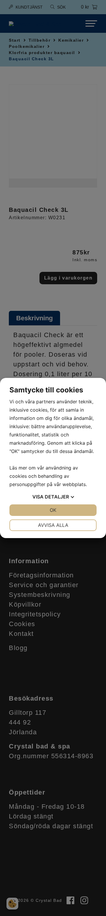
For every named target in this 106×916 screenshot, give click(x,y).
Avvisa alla (53, 525)
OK (53, 510)
